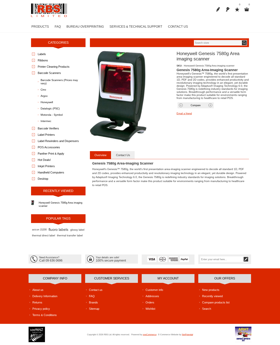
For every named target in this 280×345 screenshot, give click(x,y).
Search (206, 308)
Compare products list (216, 302)
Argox (44, 95)
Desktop (43, 178)
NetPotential (187, 334)
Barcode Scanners (49, 73)
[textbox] (218, 43)
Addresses (152, 296)
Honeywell (47, 102)
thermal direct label (43, 235)
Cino (43, 89)
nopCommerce (150, 334)
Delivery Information (44, 296)
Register (218, 9)
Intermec (46, 121)
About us (37, 289)
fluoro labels (58, 230)
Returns (37, 302)
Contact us (95, 289)
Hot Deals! (44, 159)
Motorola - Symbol (52, 114)
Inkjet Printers (46, 166)
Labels (42, 54)
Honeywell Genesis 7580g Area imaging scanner (60, 204)
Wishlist (150, 308)
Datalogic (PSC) (50, 108)
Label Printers (46, 134)
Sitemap (94, 308)
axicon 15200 (39, 229)
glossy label (77, 229)
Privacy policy (41, 308)
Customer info (154, 289)
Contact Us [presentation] (123, 155)
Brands (93, 302)
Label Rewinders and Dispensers (58, 141)
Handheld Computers (51, 172)
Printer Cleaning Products (54, 66)
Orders (150, 302)
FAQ (92, 296)
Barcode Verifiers (48, 128)
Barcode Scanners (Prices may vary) (59, 82)
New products (210, 289)
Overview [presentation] (100, 155)
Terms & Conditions (44, 315)
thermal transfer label (70, 235)
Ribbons (43, 60)
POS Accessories (49, 147)
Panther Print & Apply (51, 153)
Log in (227, 9)
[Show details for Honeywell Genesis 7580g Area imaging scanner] (32, 202)
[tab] (100, 155)
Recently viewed (212, 296)
